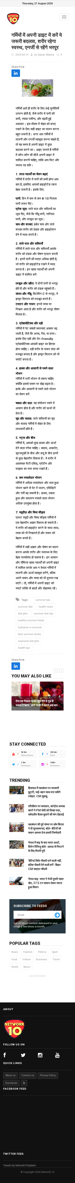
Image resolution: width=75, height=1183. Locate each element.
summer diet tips (43, 613)
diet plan (23, 613)
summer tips (43, 600)
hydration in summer (30, 627)
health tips (24, 647)
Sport (55, 952)
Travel (56, 959)
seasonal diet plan (28, 641)
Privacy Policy (48, 1075)
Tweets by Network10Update (19, 1165)
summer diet (25, 606)
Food (14, 959)
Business (41, 959)
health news (46, 606)
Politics (42, 952)
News (14, 952)
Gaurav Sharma (46, 54)
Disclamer (11, 1083)
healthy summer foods (31, 620)
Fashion (27, 952)
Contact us (27, 1075)
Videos (26, 959)
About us (10, 1075)
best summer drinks (29, 634)
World (14, 966)
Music (27, 966)
